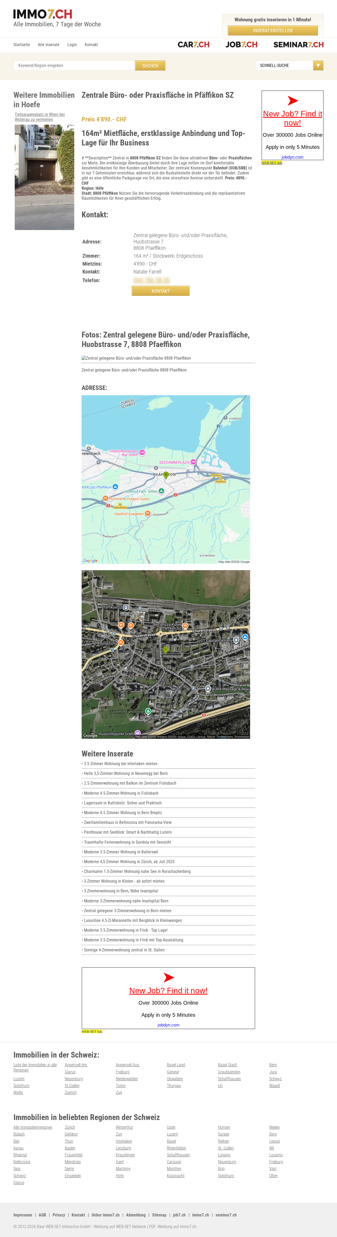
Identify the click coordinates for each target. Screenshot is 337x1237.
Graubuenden (229, 1071)
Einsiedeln (73, 1175)
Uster (171, 1127)
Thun (69, 1141)
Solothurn (21, 1085)
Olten (273, 1175)
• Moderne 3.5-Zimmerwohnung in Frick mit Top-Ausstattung (132, 939)
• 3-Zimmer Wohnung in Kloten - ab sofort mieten (123, 881)
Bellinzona (21, 1161)
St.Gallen (72, 1085)
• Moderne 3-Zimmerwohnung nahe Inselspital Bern (125, 900)
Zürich (70, 1127)
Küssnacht (176, 1175)
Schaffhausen (229, 1078)
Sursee (223, 1134)
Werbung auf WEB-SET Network (120, 1226)
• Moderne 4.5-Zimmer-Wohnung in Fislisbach (120, 793)
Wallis (18, 1092)
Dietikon (71, 1134)
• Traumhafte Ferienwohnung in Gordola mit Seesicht (126, 842)
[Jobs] (241, 45)
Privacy (59, 1215)
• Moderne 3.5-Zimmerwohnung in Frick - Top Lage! (125, 930)
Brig (221, 1168)
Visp (272, 1168)
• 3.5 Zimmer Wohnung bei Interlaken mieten (119, 763)
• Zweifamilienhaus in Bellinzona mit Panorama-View (126, 822)
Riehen (223, 1141)
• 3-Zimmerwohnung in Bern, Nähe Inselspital (120, 890)
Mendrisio (73, 1161)
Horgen (224, 1127)
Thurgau (174, 1085)
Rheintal (20, 1154)
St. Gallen (226, 1148)
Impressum (22, 1215)
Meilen (274, 1127)
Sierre (69, 1168)
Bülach (19, 1134)
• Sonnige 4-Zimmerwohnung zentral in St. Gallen (123, 949)
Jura (273, 1071)
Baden (70, 1148)
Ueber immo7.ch (106, 1215)
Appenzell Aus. (128, 1064)
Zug (119, 1092)
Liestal (274, 1141)
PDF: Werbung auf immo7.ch (172, 1226)
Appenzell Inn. (76, 1064)
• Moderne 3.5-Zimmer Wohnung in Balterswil (120, 851)
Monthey (174, 1168)
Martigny (123, 1168)
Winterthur (124, 1127)
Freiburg (123, 1071)
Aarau (18, 1148)
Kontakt (91, 44)
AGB (42, 1215)
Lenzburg (123, 1148)
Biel (16, 1141)
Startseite (21, 44)
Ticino (121, 1085)
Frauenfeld (73, 1154)
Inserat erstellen (273, 30)
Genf (120, 1161)
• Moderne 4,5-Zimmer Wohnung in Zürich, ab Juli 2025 (128, 861)
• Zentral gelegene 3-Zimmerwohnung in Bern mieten (126, 910)
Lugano (224, 1154)
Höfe (120, 1175)
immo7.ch (200, 1215)
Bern (273, 1064)
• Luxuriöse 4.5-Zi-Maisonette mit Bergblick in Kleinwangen (132, 920)
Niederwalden (127, 1078)
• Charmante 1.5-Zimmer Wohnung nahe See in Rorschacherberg (136, 871)
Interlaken (124, 1141)
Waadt (274, 1085)
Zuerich (71, 1092)
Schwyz (275, 1078)
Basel (171, 1141)
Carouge (174, 1161)
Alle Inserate (49, 44)
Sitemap (159, 1215)
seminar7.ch (226, 1215)
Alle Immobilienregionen (32, 1127)
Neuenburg (74, 1078)
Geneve (173, 1071)
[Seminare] (299, 45)
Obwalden (175, 1078)
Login (72, 44)
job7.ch (179, 1215)
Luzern (18, 1078)
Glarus (70, 1071)
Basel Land (176, 1064)
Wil (271, 1148)
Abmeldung (136, 1215)
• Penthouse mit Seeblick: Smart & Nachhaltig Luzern (127, 832)
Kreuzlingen (125, 1154)
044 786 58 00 (151, 280)
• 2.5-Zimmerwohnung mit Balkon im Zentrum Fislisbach (129, 783)
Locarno (276, 1154)
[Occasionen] (193, 45)
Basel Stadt (227, 1064)
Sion (17, 1168)
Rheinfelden (176, 1148)
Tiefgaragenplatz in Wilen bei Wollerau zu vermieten (40, 117)
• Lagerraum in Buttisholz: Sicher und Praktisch (122, 802)
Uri (220, 1085)
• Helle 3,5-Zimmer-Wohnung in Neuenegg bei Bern (125, 773)
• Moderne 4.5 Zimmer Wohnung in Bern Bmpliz (122, 812)
